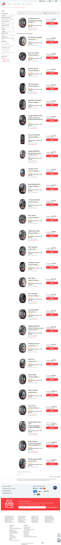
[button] (58, 534)
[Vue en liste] (54, 13)
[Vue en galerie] (55, 13)
